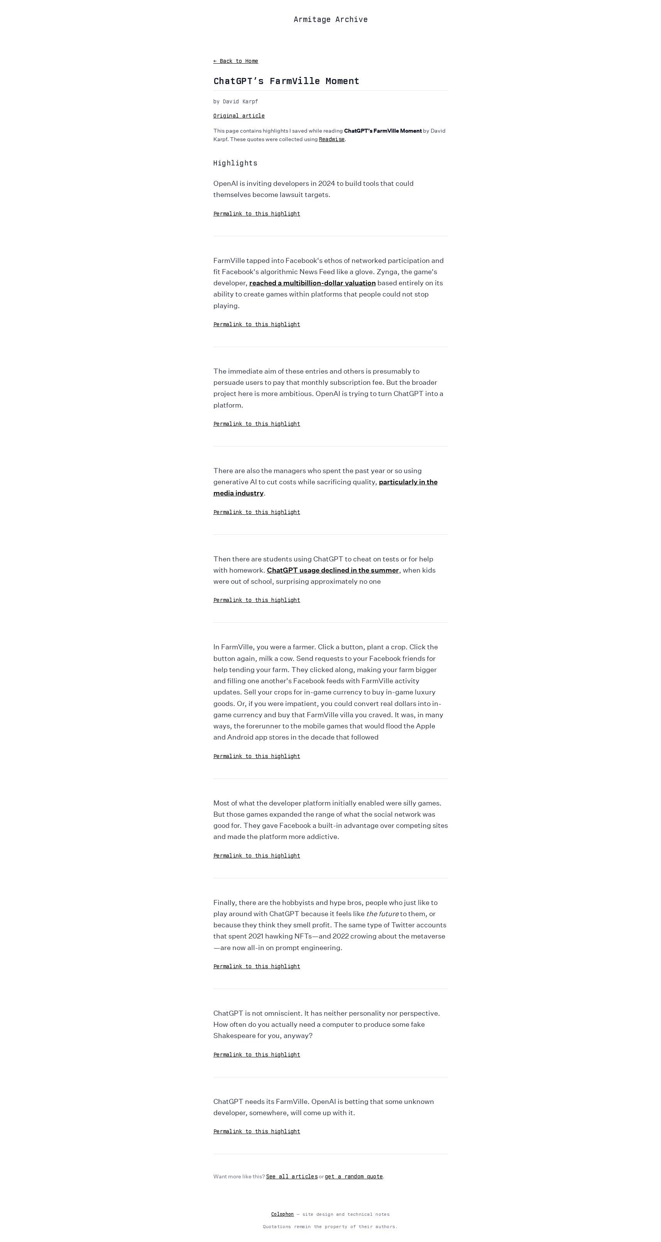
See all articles (292, 1176)
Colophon (282, 1214)
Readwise (332, 139)
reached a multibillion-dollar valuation (312, 282)
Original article (239, 116)
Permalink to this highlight (256, 214)
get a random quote (354, 1176)
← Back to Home (236, 61)
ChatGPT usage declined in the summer (333, 570)
